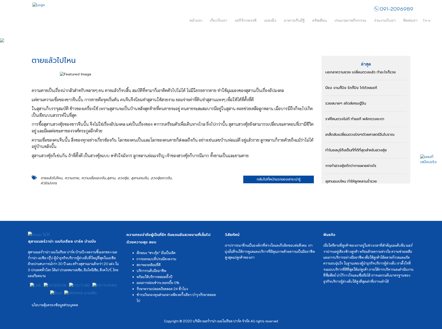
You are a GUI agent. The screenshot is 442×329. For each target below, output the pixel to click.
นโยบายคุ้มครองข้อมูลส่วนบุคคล (55, 305)
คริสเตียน (319, 20)
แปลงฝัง (270, 20)
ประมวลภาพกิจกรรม (350, 20)
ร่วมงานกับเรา (385, 20)
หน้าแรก (196, 20)
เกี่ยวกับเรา (218, 20)
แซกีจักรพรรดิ (246, 20)
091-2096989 (396, 8)
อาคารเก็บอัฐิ (294, 20)
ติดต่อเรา (410, 20)
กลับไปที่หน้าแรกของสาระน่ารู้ (279, 179)
